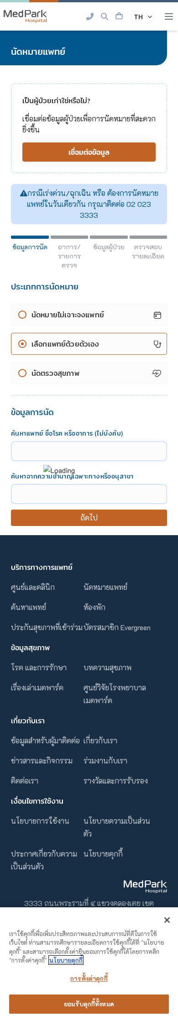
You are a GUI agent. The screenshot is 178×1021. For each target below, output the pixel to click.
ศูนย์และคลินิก (33, 587)
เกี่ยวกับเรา (100, 740)
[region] (89, 964)
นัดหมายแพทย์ (105, 587)
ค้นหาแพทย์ (28, 607)
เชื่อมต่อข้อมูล (89, 152)
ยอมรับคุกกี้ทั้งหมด (89, 1004)
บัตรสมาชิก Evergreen (117, 627)
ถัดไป (89, 517)
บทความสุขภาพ (107, 667)
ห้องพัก (94, 607)
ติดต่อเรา (24, 780)
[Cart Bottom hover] (119, 16)
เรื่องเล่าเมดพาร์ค (37, 687)
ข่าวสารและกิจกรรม (42, 760)
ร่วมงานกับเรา (105, 760)
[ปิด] (167, 920)
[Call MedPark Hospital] (90, 16)
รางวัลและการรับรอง (116, 780)
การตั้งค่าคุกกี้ (88, 978)
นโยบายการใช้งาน (40, 821)
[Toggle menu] (168, 16)
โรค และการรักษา (39, 667)
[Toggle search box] (104, 16)
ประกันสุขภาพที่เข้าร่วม (47, 627)
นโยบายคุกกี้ (103, 853)
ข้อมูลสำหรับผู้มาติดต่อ (45, 740)
